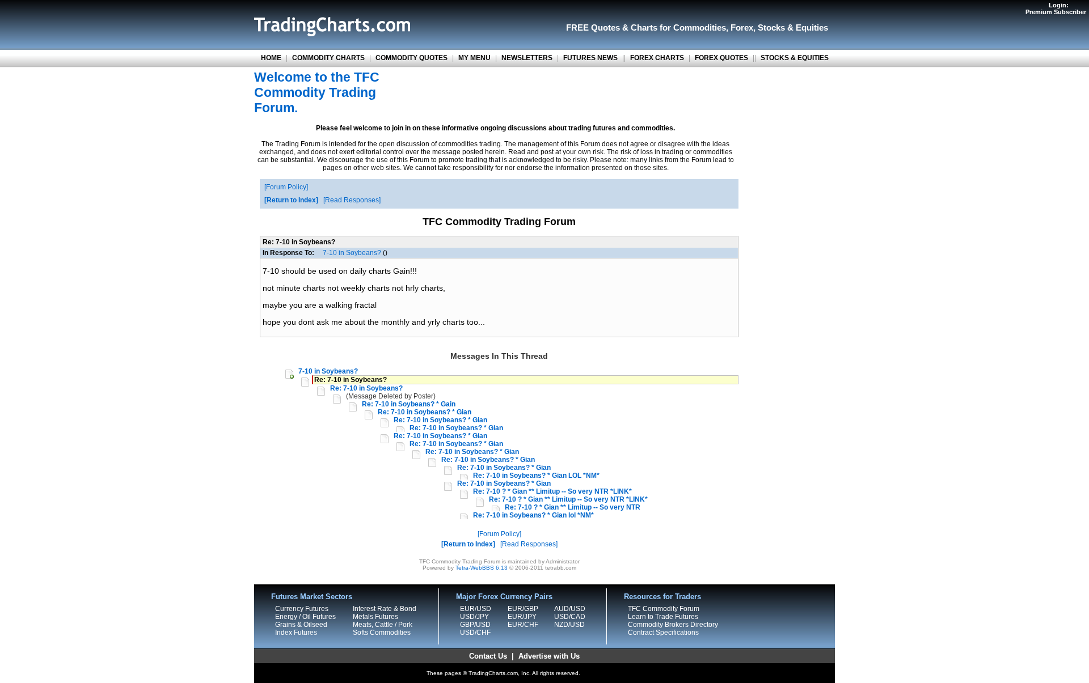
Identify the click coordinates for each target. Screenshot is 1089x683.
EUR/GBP (523, 609)
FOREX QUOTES (721, 58)
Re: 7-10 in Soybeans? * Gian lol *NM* (533, 515)
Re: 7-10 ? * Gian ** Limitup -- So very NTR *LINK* (552, 491)
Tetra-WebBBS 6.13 (481, 568)
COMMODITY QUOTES (411, 58)
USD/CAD (569, 617)
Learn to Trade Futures (663, 617)
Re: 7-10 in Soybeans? (366, 388)
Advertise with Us (549, 656)
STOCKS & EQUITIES (795, 58)
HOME (271, 58)
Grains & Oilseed (301, 625)
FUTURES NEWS (590, 58)
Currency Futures (301, 609)
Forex (742, 27)
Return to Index (291, 200)
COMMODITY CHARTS (328, 58)
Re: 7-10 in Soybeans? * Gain (408, 404)
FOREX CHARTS (657, 58)
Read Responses (352, 200)
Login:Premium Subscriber (1055, 8)
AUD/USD (569, 609)
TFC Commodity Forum (663, 609)
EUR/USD (475, 609)
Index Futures (296, 633)
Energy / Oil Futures (305, 617)
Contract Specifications (663, 633)
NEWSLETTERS (526, 58)
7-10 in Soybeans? (352, 253)
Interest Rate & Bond (384, 609)
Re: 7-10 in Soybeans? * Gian (424, 412)
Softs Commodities (382, 633)
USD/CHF (475, 633)
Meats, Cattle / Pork (382, 625)
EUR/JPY (522, 617)
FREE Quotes (593, 27)
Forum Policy (286, 187)
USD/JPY (474, 617)
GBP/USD (475, 625)
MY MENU (474, 58)
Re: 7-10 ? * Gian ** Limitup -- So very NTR (572, 507)
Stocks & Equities (793, 27)
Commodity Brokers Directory (673, 625)
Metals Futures (375, 617)
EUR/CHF (523, 625)
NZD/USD (569, 625)
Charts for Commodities (678, 27)
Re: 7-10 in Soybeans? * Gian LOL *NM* (536, 476)
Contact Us (488, 656)
